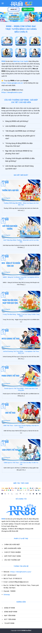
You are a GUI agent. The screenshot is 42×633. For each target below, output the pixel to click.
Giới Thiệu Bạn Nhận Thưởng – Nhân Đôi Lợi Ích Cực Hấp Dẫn (21, 241)
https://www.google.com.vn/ (12, 83)
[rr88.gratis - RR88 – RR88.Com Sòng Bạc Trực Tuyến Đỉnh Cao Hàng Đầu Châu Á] (21, 3)
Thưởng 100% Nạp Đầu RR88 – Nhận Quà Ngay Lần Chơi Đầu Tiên (21, 204)
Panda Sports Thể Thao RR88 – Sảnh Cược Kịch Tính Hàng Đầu (21, 389)
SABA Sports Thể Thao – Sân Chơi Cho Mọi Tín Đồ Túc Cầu (21, 463)
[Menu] (2, 3)
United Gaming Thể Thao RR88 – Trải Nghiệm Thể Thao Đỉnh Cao (21, 352)
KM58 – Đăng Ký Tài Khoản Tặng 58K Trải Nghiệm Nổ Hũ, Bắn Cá (21, 278)
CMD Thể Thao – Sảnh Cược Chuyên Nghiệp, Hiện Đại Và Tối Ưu (21, 426)
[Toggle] (3, 121)
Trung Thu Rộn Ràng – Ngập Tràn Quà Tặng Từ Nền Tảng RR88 (21, 315)
